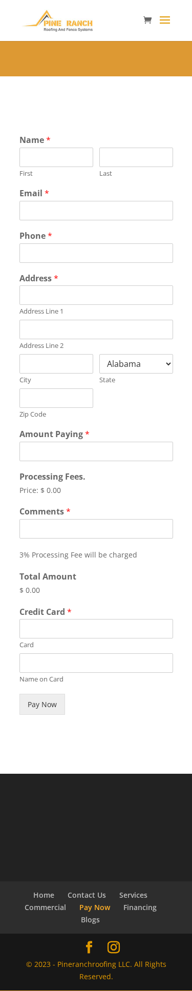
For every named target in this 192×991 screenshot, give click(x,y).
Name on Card (41, 679)
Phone (35, 236)
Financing (140, 907)
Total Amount (47, 576)
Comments (45, 511)
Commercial (45, 907)
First (26, 173)
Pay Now (42, 704)
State (107, 380)
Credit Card (45, 612)
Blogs (90, 919)
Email (34, 193)
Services (133, 895)
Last (105, 173)
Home (43, 895)
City (25, 380)
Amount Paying (54, 434)
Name (35, 140)
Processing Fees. (52, 476)
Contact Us (87, 895)
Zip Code (32, 414)
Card (26, 645)
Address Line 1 (41, 311)
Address (38, 278)
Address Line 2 (41, 345)
